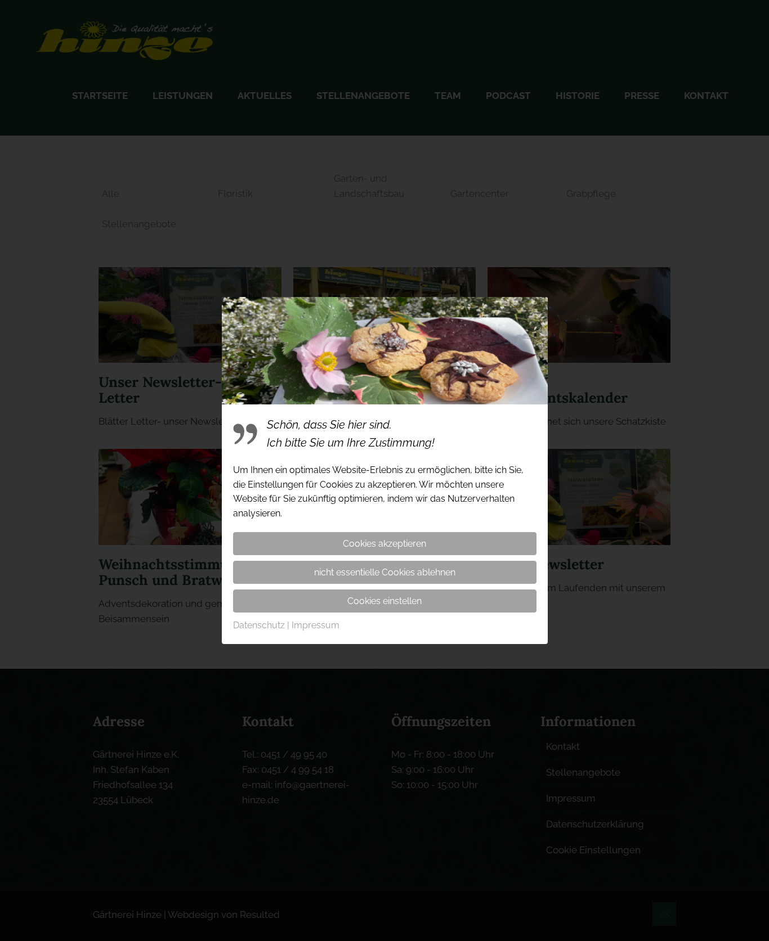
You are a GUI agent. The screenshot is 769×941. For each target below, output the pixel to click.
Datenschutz (259, 625)
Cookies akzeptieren (384, 543)
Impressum (315, 625)
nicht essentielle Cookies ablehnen (384, 572)
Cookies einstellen (384, 601)
